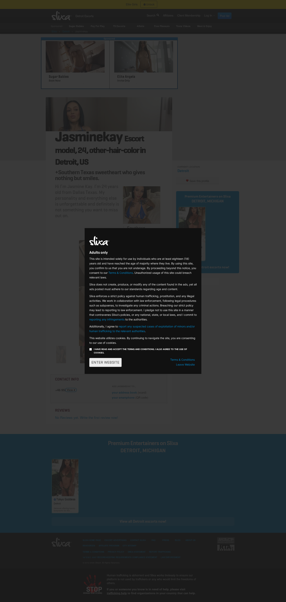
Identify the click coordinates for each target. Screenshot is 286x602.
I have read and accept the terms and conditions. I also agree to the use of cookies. (140, 351)
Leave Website (185, 364)
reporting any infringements (107, 319)
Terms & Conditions (120, 272)
